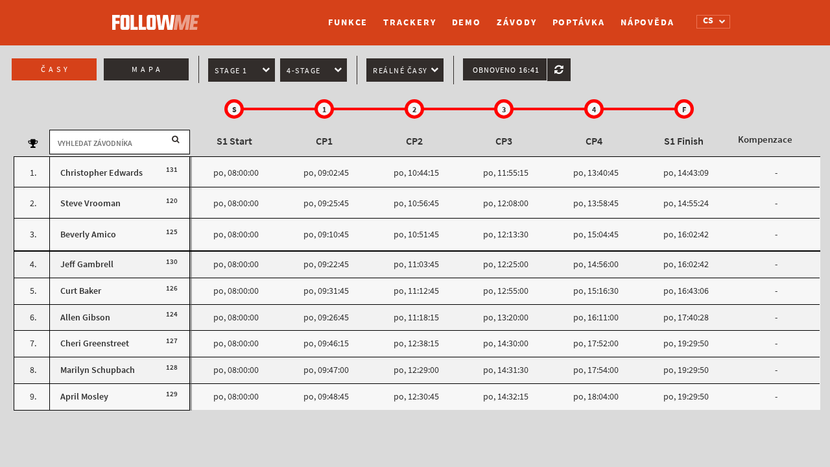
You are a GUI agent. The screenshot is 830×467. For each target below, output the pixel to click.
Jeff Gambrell (86, 264)
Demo (467, 22)
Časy (56, 69)
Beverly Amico (88, 234)
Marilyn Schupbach (97, 370)
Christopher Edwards (101, 173)
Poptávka (578, 22)
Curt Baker (80, 291)
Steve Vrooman (90, 203)
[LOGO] (159, 16)
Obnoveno (506, 70)
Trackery (409, 22)
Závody (516, 22)
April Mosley (84, 396)
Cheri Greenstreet (94, 343)
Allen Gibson (85, 317)
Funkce (348, 22)
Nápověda (647, 22)
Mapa (147, 69)
